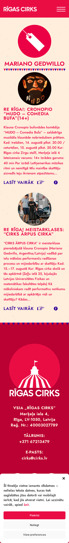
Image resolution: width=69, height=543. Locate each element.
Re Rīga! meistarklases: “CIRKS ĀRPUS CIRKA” (34, 231)
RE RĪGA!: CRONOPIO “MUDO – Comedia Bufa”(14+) (28, 113)
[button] (63, 478)
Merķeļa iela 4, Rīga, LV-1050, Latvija (34, 416)
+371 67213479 (34, 441)
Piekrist (34, 515)
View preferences (34, 534)
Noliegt (34, 525)
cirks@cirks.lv (34, 458)
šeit (26, 504)
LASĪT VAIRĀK (19, 182)
